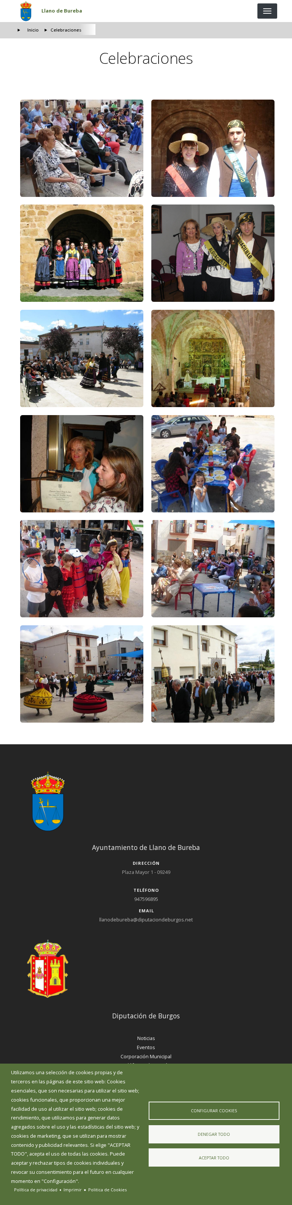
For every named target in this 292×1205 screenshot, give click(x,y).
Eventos (146, 1047)
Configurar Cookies (214, 1110)
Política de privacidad (35, 1189)
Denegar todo (214, 1134)
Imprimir (72, 1189)
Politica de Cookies (107, 1189)
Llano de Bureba (61, 10)
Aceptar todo (214, 1158)
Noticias (146, 1038)
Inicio (33, 30)
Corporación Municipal (146, 1056)
